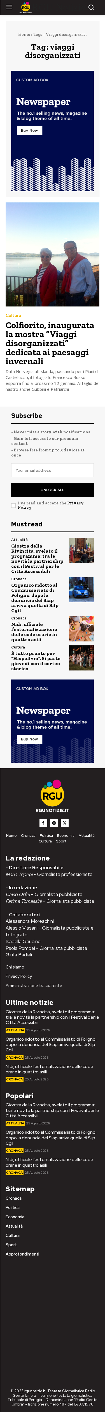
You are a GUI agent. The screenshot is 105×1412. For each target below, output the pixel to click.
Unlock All (52, 489)
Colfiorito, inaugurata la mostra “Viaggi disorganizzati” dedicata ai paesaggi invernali (50, 343)
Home (24, 34)
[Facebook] (43, 823)
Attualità (19, 540)
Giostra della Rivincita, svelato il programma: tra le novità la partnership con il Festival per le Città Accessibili (37, 558)
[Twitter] (65, 823)
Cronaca (19, 579)
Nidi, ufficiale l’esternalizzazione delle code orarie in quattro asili (34, 632)
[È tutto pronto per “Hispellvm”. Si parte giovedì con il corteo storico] (81, 657)
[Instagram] (54, 823)
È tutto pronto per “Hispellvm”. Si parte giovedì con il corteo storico (35, 661)
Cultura (13, 316)
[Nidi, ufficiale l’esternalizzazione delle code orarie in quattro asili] (81, 628)
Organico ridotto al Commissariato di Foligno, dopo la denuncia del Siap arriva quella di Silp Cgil (35, 598)
